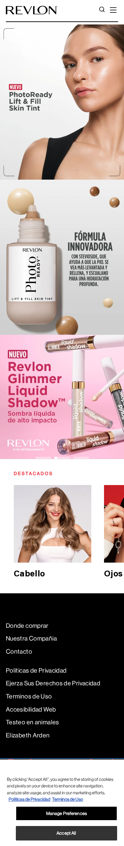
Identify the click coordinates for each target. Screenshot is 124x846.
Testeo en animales (32, 722)
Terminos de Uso (29, 696)
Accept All (66, 833)
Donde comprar (27, 625)
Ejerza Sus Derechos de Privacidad (53, 683)
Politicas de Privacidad (36, 670)
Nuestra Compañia (31, 638)
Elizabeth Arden (28, 735)
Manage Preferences (66, 813)
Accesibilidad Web (31, 709)
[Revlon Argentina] (32, 10)
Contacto (19, 651)
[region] (62, 802)
